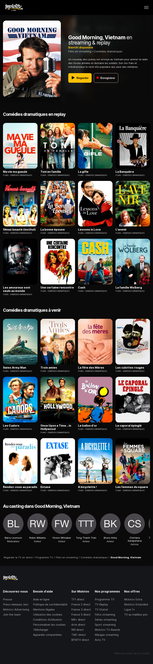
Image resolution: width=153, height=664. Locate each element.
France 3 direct (81, 609)
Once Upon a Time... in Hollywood (55, 427)
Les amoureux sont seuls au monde (16, 289)
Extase (45, 487)
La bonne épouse (52, 229)
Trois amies (48, 367)
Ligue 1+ (129, 609)
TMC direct (78, 634)
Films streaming (105, 614)
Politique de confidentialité (50, 604)
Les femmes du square (131, 487)
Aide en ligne (41, 599)
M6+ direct (78, 619)
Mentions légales (44, 609)
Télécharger (40, 629)
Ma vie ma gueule (15, 171)
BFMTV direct (80, 640)
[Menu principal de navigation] (146, 7)
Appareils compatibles (47, 634)
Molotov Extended (136, 604)
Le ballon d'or (87, 425)
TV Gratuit (101, 609)
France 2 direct (80, 604)
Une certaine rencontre (57, 287)
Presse (7, 599)
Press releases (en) (15, 604)
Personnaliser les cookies (49, 624)
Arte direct (78, 624)
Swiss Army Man (14, 367)
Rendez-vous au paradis (20, 487)
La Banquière (124, 171)
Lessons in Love (89, 229)
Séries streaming (105, 619)
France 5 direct (81, 614)
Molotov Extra (133, 599)
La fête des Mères (91, 367)
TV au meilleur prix (136, 614)
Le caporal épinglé (128, 425)
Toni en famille (50, 171)
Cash (81, 287)
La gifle (83, 171)
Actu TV (100, 640)
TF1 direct (77, 599)
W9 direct (77, 629)
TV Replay (101, 604)
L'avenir (121, 229)
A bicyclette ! (87, 487)
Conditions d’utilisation (47, 619)
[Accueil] (13, 7)
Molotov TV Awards (107, 629)
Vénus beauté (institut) (19, 229)
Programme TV (104, 599)
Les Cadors (11, 425)
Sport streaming (105, 624)
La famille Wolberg (128, 287)
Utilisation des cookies (47, 614)
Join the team (12, 614)
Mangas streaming (106, 634)
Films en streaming (79, 51)
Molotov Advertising (16, 609)
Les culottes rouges (129, 367)
